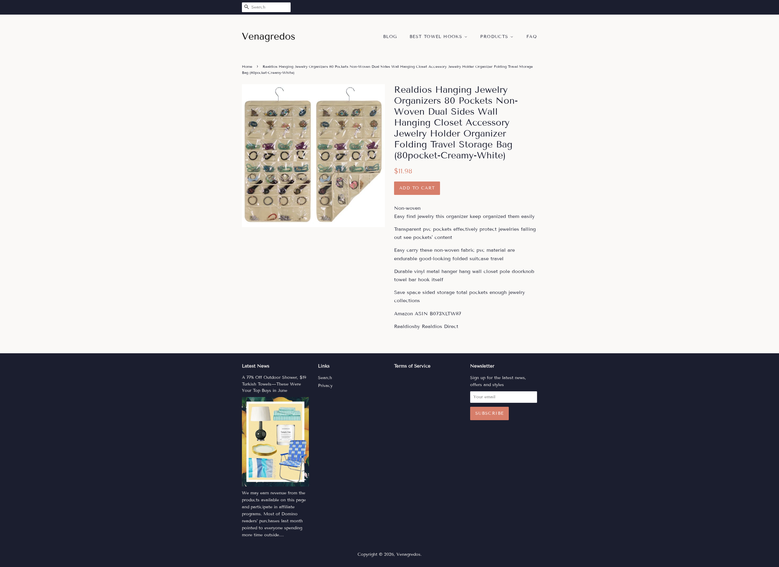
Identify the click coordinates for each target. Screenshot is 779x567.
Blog (390, 36)
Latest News (255, 366)
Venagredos (408, 554)
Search (325, 377)
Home (247, 66)
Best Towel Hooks (437, 36)
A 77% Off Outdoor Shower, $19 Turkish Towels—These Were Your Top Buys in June (274, 384)
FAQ (531, 36)
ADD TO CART (417, 188)
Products (495, 36)
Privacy (325, 385)
